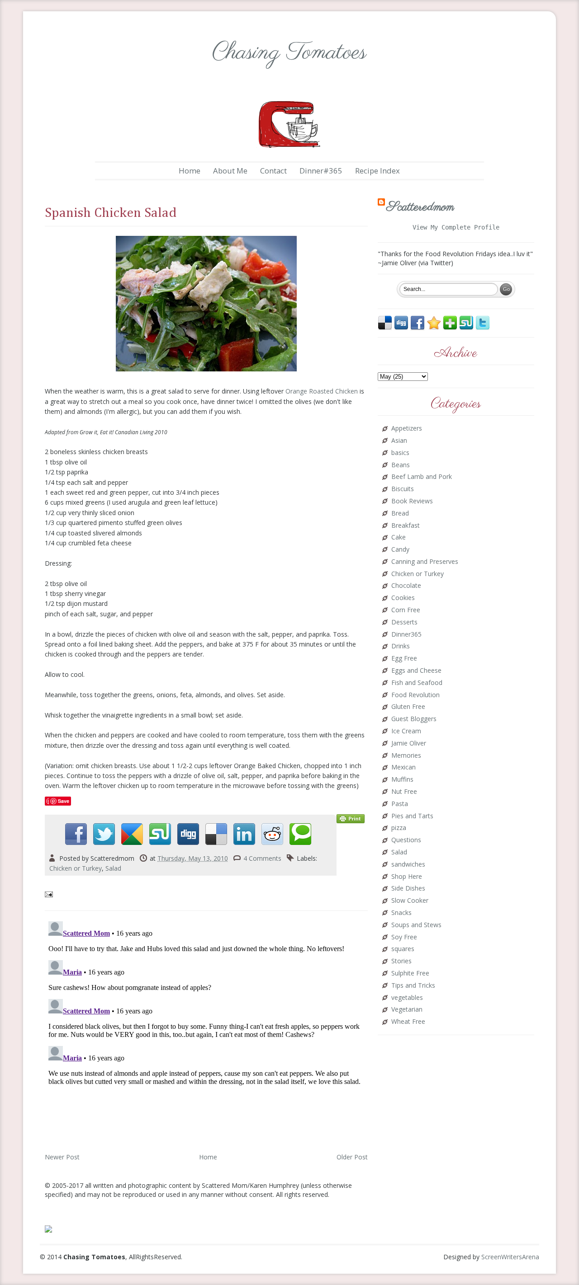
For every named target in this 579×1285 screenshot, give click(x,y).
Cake (398, 537)
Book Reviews (412, 501)
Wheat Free (408, 1022)
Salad (113, 868)
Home (189, 170)
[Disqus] (206, 1031)
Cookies (403, 598)
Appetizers (406, 428)
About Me (230, 170)
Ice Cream (406, 731)
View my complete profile (456, 227)
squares (402, 949)
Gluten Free (408, 707)
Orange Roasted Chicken (321, 391)
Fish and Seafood (416, 683)
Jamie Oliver (408, 743)
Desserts (404, 622)
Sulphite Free (410, 973)
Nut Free (404, 792)
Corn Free (405, 610)
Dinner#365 (320, 170)
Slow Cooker (409, 901)
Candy (400, 549)
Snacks (401, 913)
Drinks (400, 646)
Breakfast (405, 526)
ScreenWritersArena (510, 1256)
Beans (400, 465)
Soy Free (404, 937)
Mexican (403, 767)
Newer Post (62, 1157)
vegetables (407, 998)
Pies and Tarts (412, 816)
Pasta (399, 804)
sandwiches (408, 864)
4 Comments (262, 858)
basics (400, 453)
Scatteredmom (420, 207)
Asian (399, 441)
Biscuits (402, 489)
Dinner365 (406, 634)
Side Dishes (408, 888)
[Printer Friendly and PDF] (351, 818)
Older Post (352, 1157)
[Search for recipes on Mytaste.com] (48, 1228)
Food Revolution (415, 695)
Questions (406, 840)
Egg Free (404, 658)
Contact (273, 170)
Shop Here (406, 877)
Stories (401, 961)
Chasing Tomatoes (289, 53)
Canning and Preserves (424, 562)
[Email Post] (50, 894)
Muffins (402, 779)
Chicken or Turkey (75, 868)
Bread (400, 513)
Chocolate (406, 586)
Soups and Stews (416, 925)
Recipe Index (377, 170)
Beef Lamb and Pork (421, 477)
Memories (406, 756)
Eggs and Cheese (416, 671)
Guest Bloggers (414, 719)
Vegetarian (406, 1009)
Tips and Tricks (413, 986)
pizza (398, 828)
